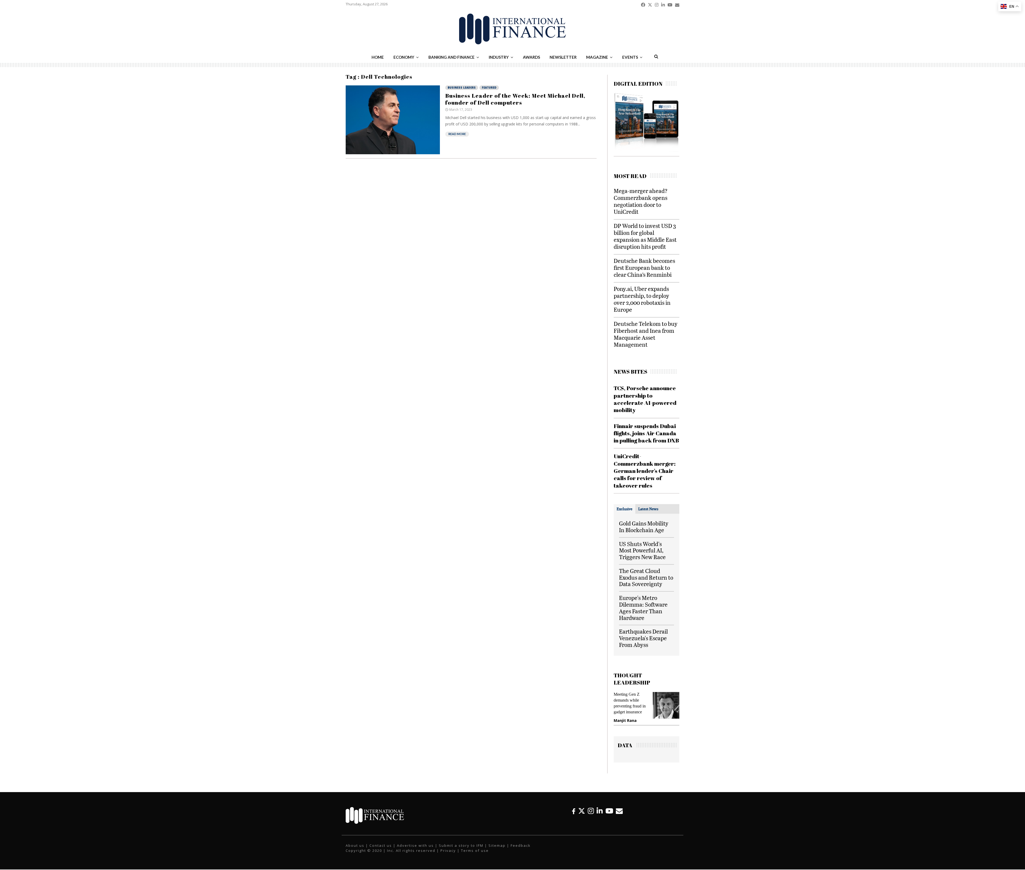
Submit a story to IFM (461, 845)
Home (378, 57)
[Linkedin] (600, 811)
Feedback (521, 845)
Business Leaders (462, 87)
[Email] (619, 811)
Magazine (597, 57)
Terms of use (475, 850)
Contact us (380, 845)
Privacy (448, 850)
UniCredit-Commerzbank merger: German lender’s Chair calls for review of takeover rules (645, 470)
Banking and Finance (451, 57)
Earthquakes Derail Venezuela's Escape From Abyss (643, 637)
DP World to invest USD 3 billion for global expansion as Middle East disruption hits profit (645, 236)
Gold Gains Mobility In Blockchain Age (643, 526)
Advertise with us (415, 845)
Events (630, 57)
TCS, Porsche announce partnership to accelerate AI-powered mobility (645, 399)
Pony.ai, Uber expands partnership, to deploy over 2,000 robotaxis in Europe (642, 299)
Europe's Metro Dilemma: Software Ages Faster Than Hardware (643, 607)
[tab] (624, 509)
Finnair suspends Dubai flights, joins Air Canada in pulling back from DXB (646, 433)
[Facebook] (573, 811)
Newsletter (563, 57)
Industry (499, 57)
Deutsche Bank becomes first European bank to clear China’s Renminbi (644, 267)
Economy (403, 57)
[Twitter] (581, 811)
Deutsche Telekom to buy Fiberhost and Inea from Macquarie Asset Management (645, 334)
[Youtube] (609, 811)
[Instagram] (591, 811)
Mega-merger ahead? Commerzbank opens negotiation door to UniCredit (641, 201)
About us (355, 845)
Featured (489, 87)
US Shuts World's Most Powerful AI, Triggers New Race (642, 550)
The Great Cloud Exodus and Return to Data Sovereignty (646, 577)
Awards (531, 57)
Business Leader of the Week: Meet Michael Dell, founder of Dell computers (515, 99)
